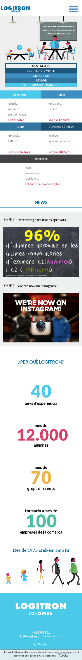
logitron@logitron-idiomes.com (41, 636)
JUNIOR (41, 80)
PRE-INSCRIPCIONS (41, 71)
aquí (75, 652)
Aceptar (63, 655)
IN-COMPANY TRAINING (41, 85)
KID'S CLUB (41, 76)
